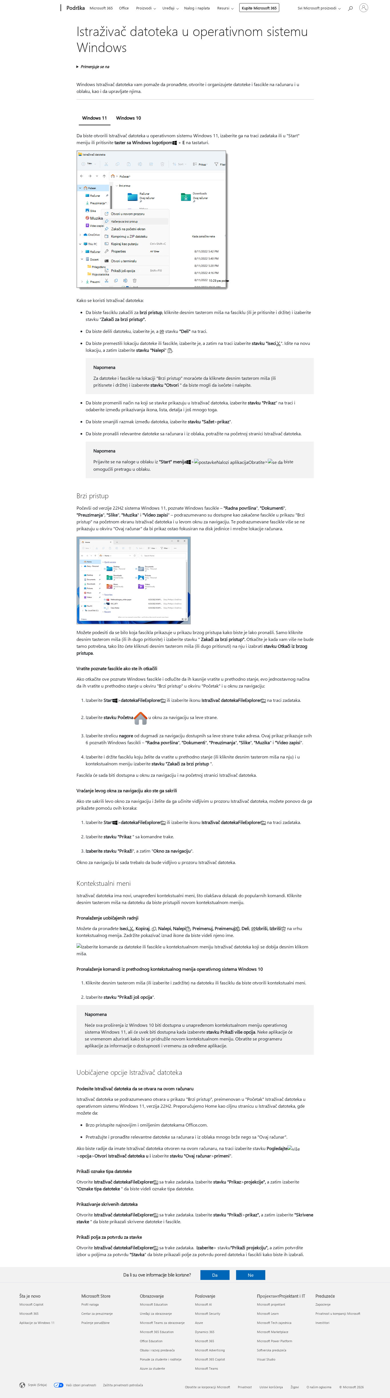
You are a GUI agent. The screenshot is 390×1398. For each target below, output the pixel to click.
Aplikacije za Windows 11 (37, 1322)
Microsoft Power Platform (274, 1341)
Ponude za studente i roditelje (161, 1359)
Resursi (223, 7)
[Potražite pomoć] (350, 7)
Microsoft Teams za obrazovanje (162, 1322)
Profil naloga (90, 1304)
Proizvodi (144, 7)
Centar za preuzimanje (97, 1313)
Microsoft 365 (101, 7)
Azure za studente (152, 1368)
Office (124, 7)
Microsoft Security (207, 1313)
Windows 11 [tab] (94, 118)
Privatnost (245, 1387)
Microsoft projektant (271, 1304)
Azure (199, 1322)
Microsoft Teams (206, 1368)
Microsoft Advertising (210, 1350)
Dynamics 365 (204, 1332)
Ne (251, 1275)
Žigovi (295, 1387)
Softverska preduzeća (271, 1350)
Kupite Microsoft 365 (259, 7)
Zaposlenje (323, 1304)
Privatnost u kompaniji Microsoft (337, 1313)
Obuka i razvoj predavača (157, 1350)
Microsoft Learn (268, 1313)
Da (215, 1275)
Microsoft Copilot (31, 1304)
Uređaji (168, 7)
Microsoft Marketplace (272, 1332)
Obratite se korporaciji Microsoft (207, 1387)
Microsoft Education (154, 1304)
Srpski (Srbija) (37, 1385)
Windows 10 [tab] (128, 118)
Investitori (322, 1322)
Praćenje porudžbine (95, 1322)
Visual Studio (266, 1359)
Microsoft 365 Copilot (210, 1359)
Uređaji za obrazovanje (156, 1313)
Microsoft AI (203, 1304)
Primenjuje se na (95, 66)
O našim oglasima (319, 1387)
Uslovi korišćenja (271, 1387)
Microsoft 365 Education (157, 1332)
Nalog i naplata (197, 7)
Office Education (151, 1341)
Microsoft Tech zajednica (274, 1322)
